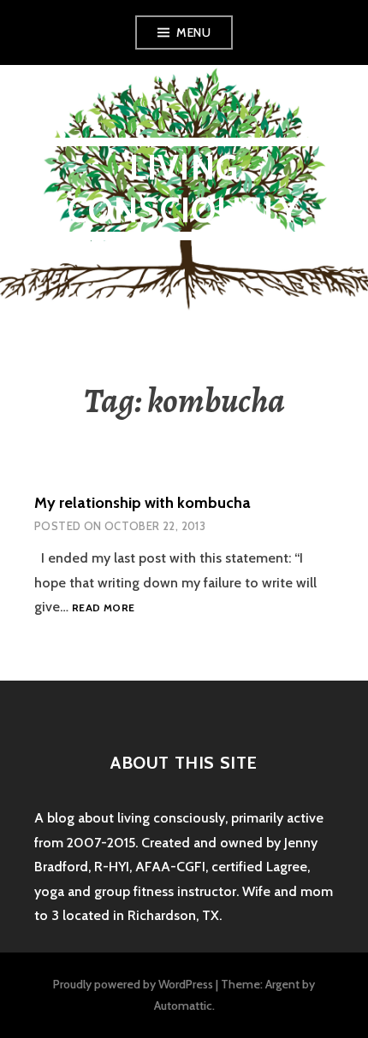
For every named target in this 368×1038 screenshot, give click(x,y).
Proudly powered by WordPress (133, 984)
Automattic (183, 1005)
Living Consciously (184, 188)
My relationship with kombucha (142, 502)
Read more (103, 608)
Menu (193, 32)
